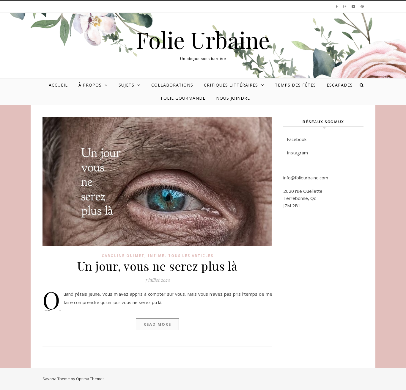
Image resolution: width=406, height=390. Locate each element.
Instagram (297, 153)
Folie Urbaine (203, 40)
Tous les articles (190, 255)
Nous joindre (233, 98)
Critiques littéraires (231, 85)
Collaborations (172, 85)
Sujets (126, 85)
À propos (90, 85)
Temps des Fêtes (295, 85)
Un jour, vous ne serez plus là (157, 266)
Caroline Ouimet (123, 255)
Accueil (58, 85)
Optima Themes (90, 378)
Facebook (296, 139)
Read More (157, 324)
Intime (156, 255)
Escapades (340, 85)
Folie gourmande (183, 98)
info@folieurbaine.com (305, 178)
